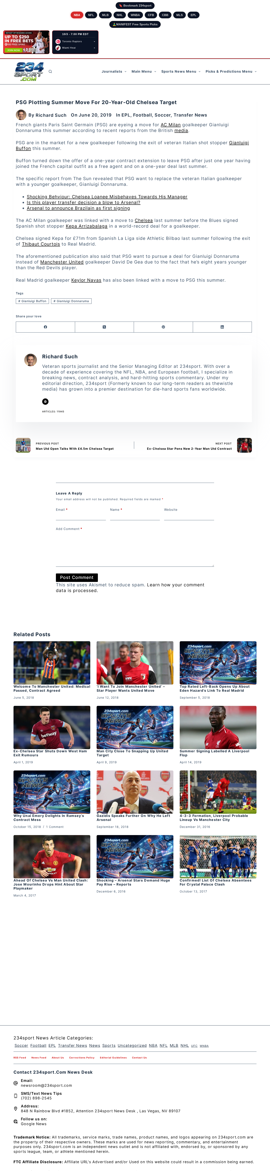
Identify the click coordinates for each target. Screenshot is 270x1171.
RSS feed (20, 1057)
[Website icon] (45, 401)
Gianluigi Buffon (32, 301)
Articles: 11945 (53, 411)
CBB (165, 15)
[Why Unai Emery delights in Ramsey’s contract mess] (52, 792)
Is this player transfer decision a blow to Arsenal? (83, 202)
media (181, 130)
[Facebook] (45, 327)
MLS (179, 15)
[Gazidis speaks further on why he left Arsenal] (135, 792)
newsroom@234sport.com (46, 1085)
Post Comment (77, 577)
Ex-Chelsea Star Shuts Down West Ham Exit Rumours (50, 753)
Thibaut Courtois (41, 244)
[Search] (50, 71)
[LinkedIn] (222, 327)
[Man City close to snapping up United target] (135, 727)
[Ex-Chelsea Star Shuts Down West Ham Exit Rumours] (52, 727)
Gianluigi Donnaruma (71, 301)
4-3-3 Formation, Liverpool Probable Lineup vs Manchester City (214, 818)
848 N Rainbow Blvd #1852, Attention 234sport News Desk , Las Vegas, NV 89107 (101, 1111)
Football (142, 115)
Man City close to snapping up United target (133, 753)
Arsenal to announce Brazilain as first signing (78, 208)
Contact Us (139, 1057)
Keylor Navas (86, 280)
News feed (38, 1057)
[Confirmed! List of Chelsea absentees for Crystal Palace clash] (218, 856)
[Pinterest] (163, 327)
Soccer (163, 115)
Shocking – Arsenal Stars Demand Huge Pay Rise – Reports (133, 882)
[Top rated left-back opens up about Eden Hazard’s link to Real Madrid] (218, 663)
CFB (151, 15)
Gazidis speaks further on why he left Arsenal (133, 818)
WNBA (135, 15)
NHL (120, 15)
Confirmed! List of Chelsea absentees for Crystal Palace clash (216, 882)
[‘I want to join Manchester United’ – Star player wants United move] (135, 663)
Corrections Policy (82, 1057)
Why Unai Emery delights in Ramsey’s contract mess (49, 818)
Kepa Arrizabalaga (87, 226)
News (94, 1045)
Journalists (112, 71)
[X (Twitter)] (104, 327)
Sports (109, 1045)
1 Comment (55, 827)
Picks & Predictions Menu (229, 71)
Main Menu (142, 71)
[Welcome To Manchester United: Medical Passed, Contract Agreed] (52, 663)
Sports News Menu (178, 71)
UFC (194, 1045)
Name (116, 510)
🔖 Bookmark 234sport (135, 5)
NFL (91, 15)
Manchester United (62, 262)
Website (171, 510)
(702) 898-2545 (36, 1098)
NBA (77, 15)
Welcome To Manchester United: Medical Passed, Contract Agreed (52, 688)
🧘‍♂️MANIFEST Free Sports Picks (135, 24)
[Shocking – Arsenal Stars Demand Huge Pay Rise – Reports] (135, 856)
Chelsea (144, 220)
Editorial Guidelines (113, 1057)
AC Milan (171, 124)
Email (62, 510)
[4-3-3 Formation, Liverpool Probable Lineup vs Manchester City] (218, 792)
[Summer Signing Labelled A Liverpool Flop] (218, 727)
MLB (105, 15)
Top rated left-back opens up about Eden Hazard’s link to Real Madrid (215, 688)
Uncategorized (132, 1045)
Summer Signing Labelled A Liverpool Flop (215, 753)
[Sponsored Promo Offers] (26, 42)
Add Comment (69, 529)
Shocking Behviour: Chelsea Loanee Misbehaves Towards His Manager (107, 196)
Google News (34, 1124)
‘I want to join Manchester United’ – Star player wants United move (131, 688)
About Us (58, 1057)
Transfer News (190, 115)
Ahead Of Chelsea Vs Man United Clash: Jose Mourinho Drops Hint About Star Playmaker (51, 884)
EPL (193, 15)
